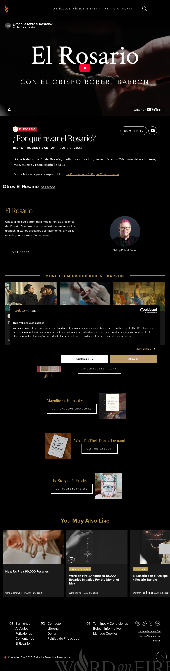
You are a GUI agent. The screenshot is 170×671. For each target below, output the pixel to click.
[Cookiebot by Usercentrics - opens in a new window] (142, 310)
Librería (94, 8)
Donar (127, 8)
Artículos (62, 8)
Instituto (112, 8)
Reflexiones (23, 633)
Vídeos (78, 8)
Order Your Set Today (99, 368)
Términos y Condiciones (110, 623)
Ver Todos (48, 187)
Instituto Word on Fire (149, 631)
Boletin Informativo (107, 628)
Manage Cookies (105, 633)
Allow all (133, 359)
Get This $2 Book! (99, 448)
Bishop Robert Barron (34, 148)
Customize (82, 359)
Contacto (54, 623)
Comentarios (24, 638)
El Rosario (27, 129)
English (157, 640)
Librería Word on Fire (150, 636)
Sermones (22, 623)
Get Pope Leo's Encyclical (72, 408)
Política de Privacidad (63, 638)
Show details (143, 349)
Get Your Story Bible (71, 488)
